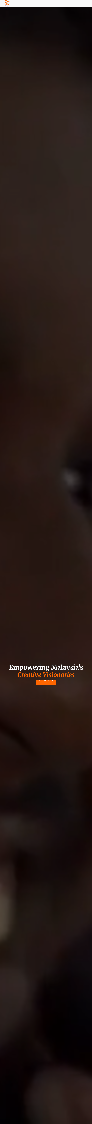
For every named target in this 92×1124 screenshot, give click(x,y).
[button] (84, 3)
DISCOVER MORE (46, 681)
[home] (7, 3)
